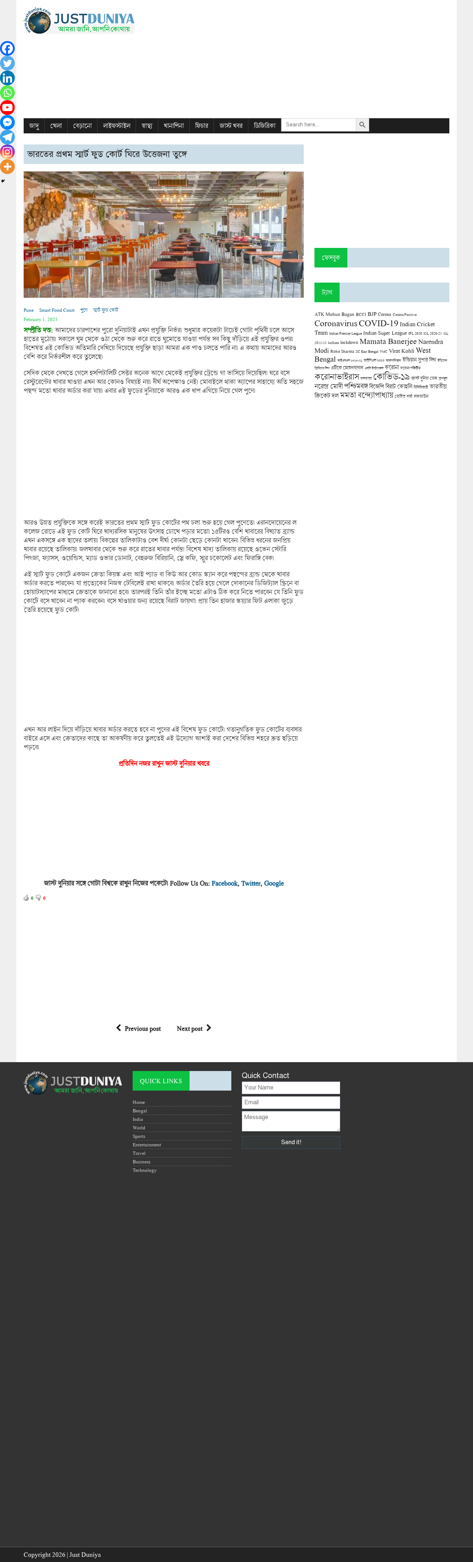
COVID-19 (378, 322)
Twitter (251, 883)
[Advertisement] (309, 59)
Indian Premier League (345, 333)
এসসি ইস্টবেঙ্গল (374, 368)
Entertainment (147, 1144)
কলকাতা (366, 378)
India (138, 1119)
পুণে (84, 310)
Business (141, 1161)
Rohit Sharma (342, 351)
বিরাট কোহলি (398, 386)
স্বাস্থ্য (147, 126)
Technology (145, 1170)
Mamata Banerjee (388, 340)
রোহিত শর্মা (403, 396)
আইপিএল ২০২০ (374, 360)
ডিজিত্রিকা (264, 126)
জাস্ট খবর (231, 126)
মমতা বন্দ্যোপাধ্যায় (366, 395)
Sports (139, 1136)
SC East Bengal (366, 351)
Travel (139, 1153)
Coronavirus (335, 323)
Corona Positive (404, 315)
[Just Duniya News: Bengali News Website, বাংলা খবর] (91, 20)
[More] (7, 166)
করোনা (392, 367)
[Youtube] (7, 107)
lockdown (349, 342)
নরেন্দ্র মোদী (328, 386)
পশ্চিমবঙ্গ (356, 386)
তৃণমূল (443, 378)
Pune (29, 310)
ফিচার (201, 126)
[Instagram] (7, 151)
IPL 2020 (415, 333)
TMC (383, 351)
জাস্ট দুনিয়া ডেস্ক (424, 378)
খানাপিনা (174, 126)
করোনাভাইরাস (336, 376)
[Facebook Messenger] (7, 122)
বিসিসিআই (421, 387)
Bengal (140, 1110)
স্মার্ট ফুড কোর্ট (105, 310)
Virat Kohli (401, 350)
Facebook (225, 883)
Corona (384, 314)
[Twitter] (7, 63)
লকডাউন (421, 396)
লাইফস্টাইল (116, 126)
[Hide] (3, 181)
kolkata (333, 342)
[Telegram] (7, 137)
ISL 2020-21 (432, 333)
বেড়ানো (82, 126)
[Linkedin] (7, 78)
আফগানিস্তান (393, 360)
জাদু (34, 126)
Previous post (143, 1028)
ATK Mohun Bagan (334, 314)
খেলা (56, 126)
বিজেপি (376, 386)
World (139, 1127)
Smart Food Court (57, 310)
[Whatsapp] (7, 92)
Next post (190, 1028)
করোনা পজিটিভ (410, 368)
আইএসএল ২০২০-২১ (349, 360)
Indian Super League (385, 333)
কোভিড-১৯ (391, 376)
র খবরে (200, 763)
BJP (372, 313)
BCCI (361, 314)
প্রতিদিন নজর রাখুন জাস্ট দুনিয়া (155, 763)
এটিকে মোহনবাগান (347, 368)
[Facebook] (7, 48)
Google (274, 883)
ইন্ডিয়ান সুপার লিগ (419, 360)
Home (139, 1102)
